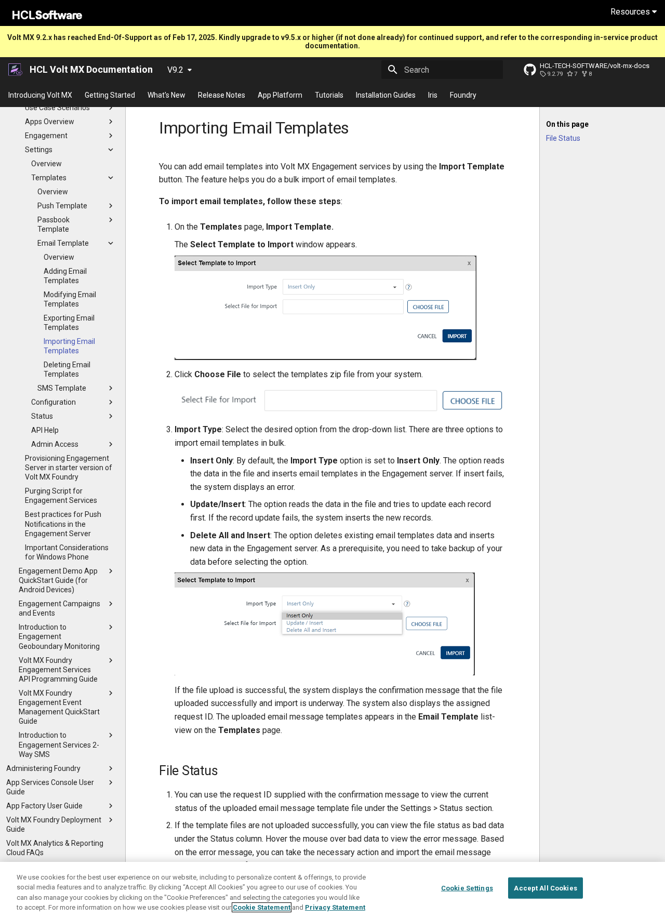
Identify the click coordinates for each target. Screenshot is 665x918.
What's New (166, 95)
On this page (567, 124)
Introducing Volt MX (40, 95)
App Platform (280, 95)
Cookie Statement (261, 907)
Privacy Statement (335, 907)
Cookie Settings (467, 888)
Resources (631, 12)
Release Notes (221, 95)
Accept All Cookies (545, 888)
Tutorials (329, 95)
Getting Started (110, 95)
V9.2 (175, 70)
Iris (432, 95)
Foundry (463, 95)
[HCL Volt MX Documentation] (16, 69)
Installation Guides (386, 95)
